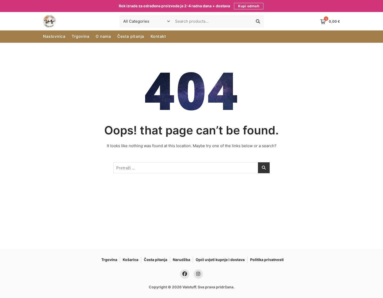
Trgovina (80, 36)
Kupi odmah (248, 6)
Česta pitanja (130, 36)
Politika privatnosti (267, 259)
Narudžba (181, 259)
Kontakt (158, 36)
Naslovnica (54, 36)
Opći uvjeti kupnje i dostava (220, 259)
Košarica (130, 259)
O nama (103, 36)
